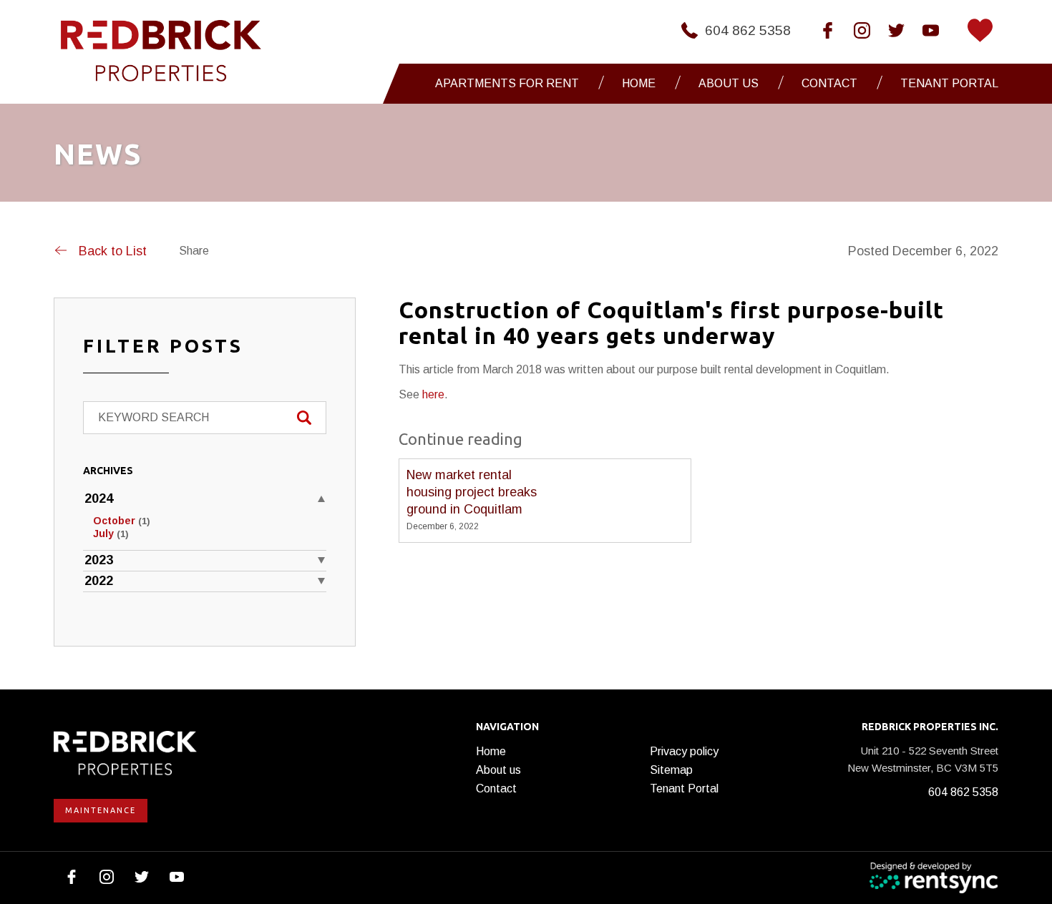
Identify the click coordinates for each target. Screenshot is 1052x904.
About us (498, 770)
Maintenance (100, 810)
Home (639, 83)
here (433, 394)
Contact (829, 83)
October (121, 520)
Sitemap (671, 770)
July (111, 533)
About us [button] (728, 83)
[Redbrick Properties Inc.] (161, 51)
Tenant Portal (949, 83)
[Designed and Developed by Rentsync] (934, 878)
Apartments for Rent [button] (507, 83)
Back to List (113, 251)
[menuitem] (510, 84)
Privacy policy (684, 751)
